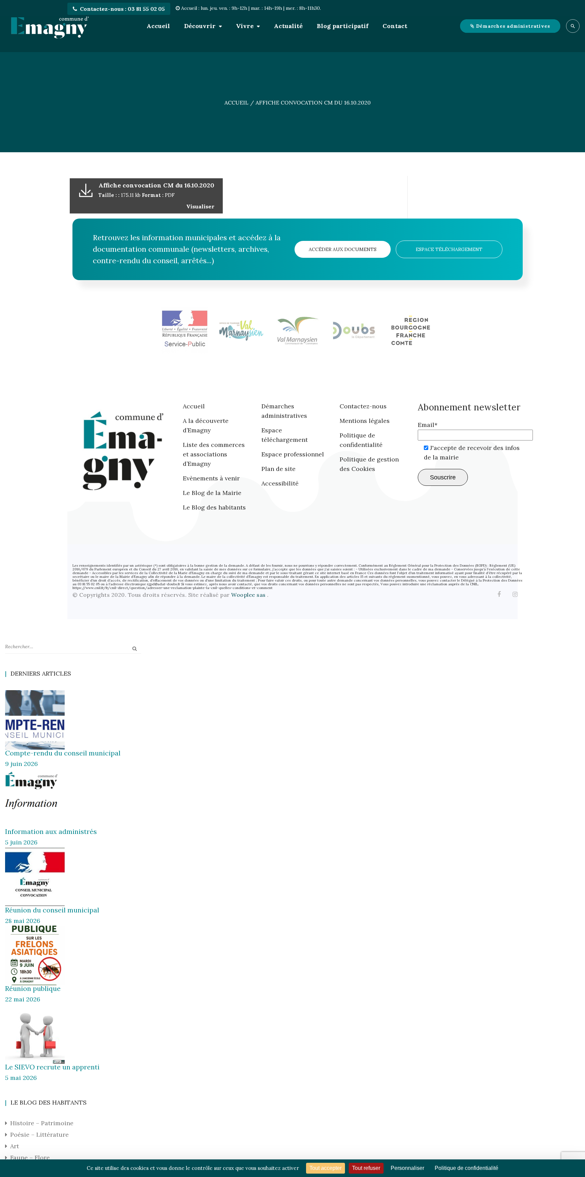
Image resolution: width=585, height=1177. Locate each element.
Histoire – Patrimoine (41, 1123)
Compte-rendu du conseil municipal (63, 753)
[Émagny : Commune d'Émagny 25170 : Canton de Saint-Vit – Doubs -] (50, 26)
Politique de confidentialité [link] (466, 1168)
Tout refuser (366, 1168)
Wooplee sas (249, 594)
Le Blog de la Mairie (212, 493)
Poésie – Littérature (39, 1134)
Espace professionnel (292, 454)
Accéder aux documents (342, 249)
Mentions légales (365, 421)
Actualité (288, 26)
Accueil (158, 26)
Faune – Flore (30, 1157)
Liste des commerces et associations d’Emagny (214, 454)
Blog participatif (342, 26)
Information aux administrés (51, 831)
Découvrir (200, 26)
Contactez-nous (363, 406)
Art (14, 1146)
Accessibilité (280, 483)
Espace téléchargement (449, 249)
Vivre (245, 26)
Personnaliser (407, 1168)
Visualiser (200, 206)
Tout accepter (325, 1168)
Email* (427, 425)
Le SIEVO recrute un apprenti (52, 1067)
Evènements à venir (211, 478)
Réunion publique (33, 988)
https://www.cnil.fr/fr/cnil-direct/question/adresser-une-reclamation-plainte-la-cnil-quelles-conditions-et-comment (172, 588)
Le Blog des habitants (214, 507)
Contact (395, 26)
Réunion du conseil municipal (52, 910)
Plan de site (278, 469)
